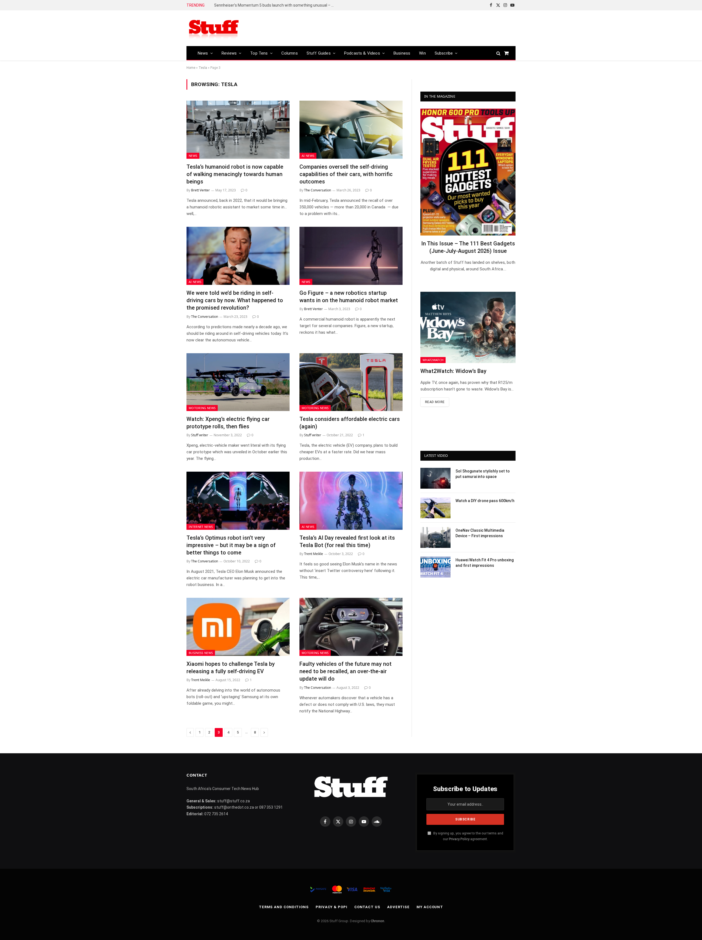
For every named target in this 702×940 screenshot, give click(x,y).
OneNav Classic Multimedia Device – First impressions (479, 533)
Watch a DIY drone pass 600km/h (484, 501)
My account (430, 907)
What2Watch (433, 360)
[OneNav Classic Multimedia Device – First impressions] (435, 537)
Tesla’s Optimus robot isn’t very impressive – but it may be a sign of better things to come (231, 545)
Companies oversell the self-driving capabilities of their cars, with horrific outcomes (346, 174)
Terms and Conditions (284, 907)
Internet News (201, 527)
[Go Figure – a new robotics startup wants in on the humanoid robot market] (351, 256)
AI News (308, 156)
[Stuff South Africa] (213, 28)
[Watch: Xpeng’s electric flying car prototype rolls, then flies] (238, 382)
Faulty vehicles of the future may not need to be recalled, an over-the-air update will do (345, 671)
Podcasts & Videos (362, 53)
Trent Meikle (313, 553)
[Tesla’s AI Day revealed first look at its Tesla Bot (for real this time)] (351, 501)
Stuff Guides (319, 53)
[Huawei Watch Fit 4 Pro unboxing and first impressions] (435, 567)
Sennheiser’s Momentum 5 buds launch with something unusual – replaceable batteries (276, 5)
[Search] (498, 53)
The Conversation (317, 190)
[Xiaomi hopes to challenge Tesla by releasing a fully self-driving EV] (238, 627)
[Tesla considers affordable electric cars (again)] (351, 382)
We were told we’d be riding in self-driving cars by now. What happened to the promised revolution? (234, 300)
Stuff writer (199, 435)
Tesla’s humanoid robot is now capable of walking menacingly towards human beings (234, 174)
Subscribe (444, 53)
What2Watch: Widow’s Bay (453, 371)
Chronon (377, 921)
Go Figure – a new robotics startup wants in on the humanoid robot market (348, 297)
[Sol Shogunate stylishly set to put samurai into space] (435, 478)
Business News (201, 653)
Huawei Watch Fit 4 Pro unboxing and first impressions (484, 563)
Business (402, 53)
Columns (289, 53)
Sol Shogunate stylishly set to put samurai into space (482, 474)
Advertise (398, 907)
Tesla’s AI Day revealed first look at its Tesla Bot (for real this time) (347, 541)
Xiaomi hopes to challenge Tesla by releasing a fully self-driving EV (230, 668)
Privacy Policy (459, 839)
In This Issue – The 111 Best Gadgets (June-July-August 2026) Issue (468, 247)
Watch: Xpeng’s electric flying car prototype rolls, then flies (228, 423)
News (203, 53)
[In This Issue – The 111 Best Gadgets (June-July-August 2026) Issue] (468, 172)
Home (190, 68)
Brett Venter (200, 190)
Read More (435, 402)
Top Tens (259, 53)
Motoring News (202, 408)
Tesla (203, 68)
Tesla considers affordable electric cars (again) (349, 423)
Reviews (229, 53)
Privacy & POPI (331, 907)
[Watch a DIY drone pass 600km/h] (435, 507)
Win (422, 53)
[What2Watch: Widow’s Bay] (468, 327)
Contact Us (367, 907)
